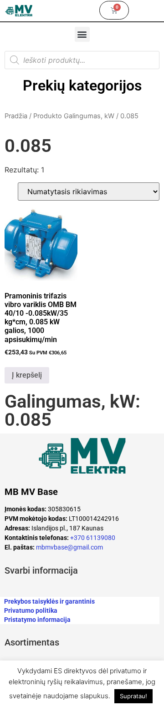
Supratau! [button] (133, 696)
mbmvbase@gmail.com (69, 547)
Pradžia (16, 116)
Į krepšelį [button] (27, 375)
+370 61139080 (92, 537)
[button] (82, 34)
